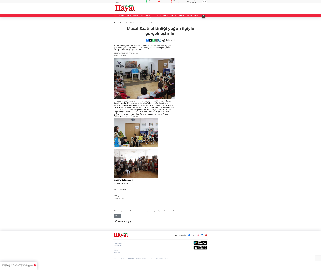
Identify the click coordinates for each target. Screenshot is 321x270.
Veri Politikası (117, 247)
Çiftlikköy (173, 15)
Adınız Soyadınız (121, 189)
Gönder (117, 216)
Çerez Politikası (118, 245)
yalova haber (117, 252)
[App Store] (196, 248)
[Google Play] (196, 243)
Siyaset (135, 15)
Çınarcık (165, 15)
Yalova (159, 15)
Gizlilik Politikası (118, 243)
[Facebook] (189, 235)
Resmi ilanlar (196, 16)
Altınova (181, 15)
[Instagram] (197, 235)
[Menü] (206, 16)
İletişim (116, 250)
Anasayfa (117, 2)
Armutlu (189, 15)
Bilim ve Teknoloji (148, 16)
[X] (193, 235)
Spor (141, 15)
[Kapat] (35, 265)
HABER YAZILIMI (130, 258)
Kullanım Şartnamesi (119, 241)
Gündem (121, 15)
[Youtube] (206, 235)
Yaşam (129, 15)
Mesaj (116, 196)
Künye (115, 248)
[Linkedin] (202, 235)
